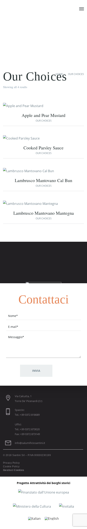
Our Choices (44, 120)
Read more (35, 106)
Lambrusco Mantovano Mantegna (43, 213)
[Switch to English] (52, 518)
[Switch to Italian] (34, 518)
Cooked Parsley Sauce (43, 148)
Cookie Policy (11, 466)
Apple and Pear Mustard (43, 115)
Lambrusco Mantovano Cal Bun (43, 180)
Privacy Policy (11, 462)
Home (59, 74)
